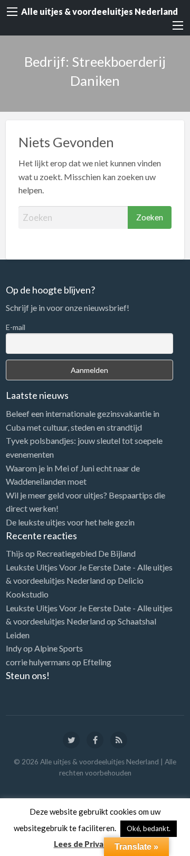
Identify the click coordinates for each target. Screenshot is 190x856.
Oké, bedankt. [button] (148, 828)
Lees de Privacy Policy (95, 844)
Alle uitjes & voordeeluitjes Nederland (99, 11)
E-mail (15, 327)
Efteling (97, 662)
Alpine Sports (58, 648)
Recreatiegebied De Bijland (86, 553)
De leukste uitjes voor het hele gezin (70, 522)
